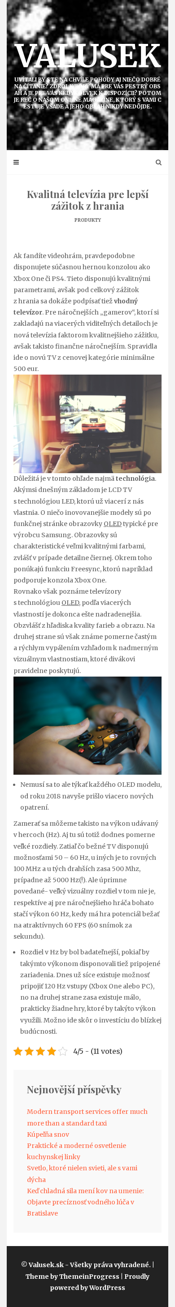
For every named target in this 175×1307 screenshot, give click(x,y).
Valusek (88, 73)
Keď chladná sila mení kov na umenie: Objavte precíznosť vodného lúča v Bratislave (85, 1202)
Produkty (87, 220)
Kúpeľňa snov (48, 1134)
